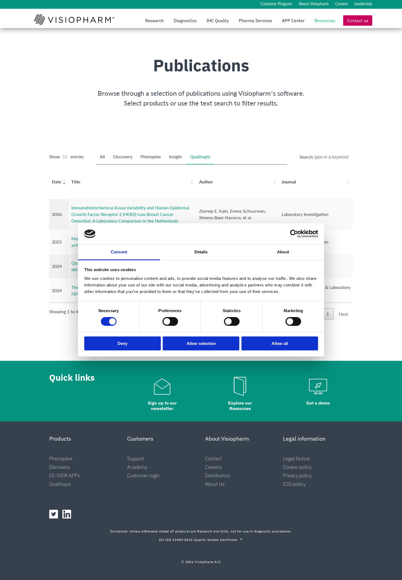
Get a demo (318, 403)
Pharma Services (255, 20)
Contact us (357, 20)
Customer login (143, 475)
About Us (215, 484)
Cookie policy (297, 467)
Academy (137, 467)
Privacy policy (297, 475)
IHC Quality (217, 20)
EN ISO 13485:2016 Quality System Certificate (198, 540)
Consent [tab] (119, 252)
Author (206, 181)
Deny (122, 343)
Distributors (217, 475)
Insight (175, 156)
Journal (289, 181)
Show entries (66, 156)
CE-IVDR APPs (64, 475)
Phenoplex (151, 156)
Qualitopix (200, 156)
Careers (341, 3)
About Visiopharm (314, 3)
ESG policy (294, 484)
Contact (213, 458)
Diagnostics (185, 20)
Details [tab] (201, 252)
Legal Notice (296, 458)
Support (135, 458)
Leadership (363, 3)
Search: (306, 156)
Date (57, 181)
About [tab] (283, 252)
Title (75, 181)
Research (154, 20)
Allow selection (201, 343)
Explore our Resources (240, 405)
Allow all (280, 343)
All (102, 156)
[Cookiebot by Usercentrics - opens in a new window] (294, 234)
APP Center (293, 20)
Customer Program (276, 3)
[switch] (170, 321)
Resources (324, 20)
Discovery (122, 156)
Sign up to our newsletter (162, 405)
